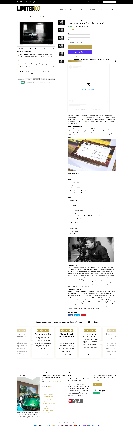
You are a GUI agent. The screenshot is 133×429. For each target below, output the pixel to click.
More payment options (73, 56)
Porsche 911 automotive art (101, 304)
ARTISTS (82, 9)
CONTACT (113, 9)
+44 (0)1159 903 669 (56, 381)
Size (69, 33)
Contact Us (45, 407)
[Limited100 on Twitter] (68, 375)
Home (18, 16)
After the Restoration (22, 375)
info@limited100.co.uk (50, 384)
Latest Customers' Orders (48, 396)
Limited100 (71, 423)
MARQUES (72, 9)
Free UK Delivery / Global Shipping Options (27, 2)
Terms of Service (46, 412)
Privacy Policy (45, 408)
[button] (32, 342)
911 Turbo (83, 121)
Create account (91, 2)
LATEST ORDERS (93, 9)
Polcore (79, 205)
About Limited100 (46, 399)
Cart (101, 2)
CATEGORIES (61, 9)
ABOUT (103, 9)
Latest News (20, 373)
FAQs (43, 401)
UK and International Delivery (49, 403)
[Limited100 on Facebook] (71, 375)
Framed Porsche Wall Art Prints (28, 16)
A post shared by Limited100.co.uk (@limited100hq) (88, 109)
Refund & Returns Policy (48, 410)
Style (69, 40)
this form (50, 386)
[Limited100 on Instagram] (73, 375)
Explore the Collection (47, 394)
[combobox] (109, 2)
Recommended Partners (47, 405)
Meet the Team (45, 398)
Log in (84, 2)
